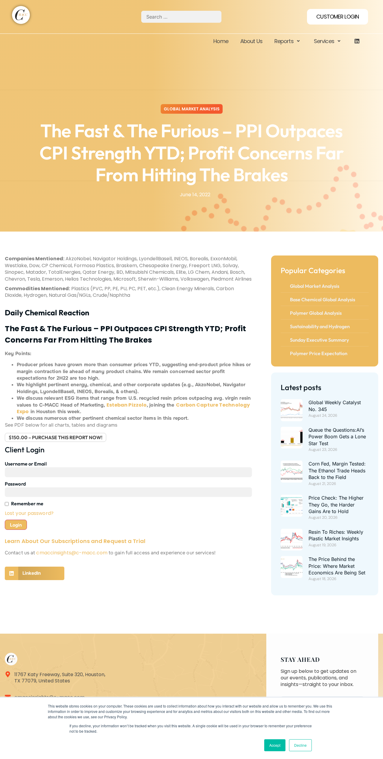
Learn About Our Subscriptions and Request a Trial (75, 541)
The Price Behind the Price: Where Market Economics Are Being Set (336, 566)
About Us (251, 41)
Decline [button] (300, 745)
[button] (34, 573)
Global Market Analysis (192, 109)
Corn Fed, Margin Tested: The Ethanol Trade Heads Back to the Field (337, 470)
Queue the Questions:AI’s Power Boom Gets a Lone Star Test (337, 436)
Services (324, 41)
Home (220, 41)
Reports (284, 41)
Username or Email (26, 464)
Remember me (27, 503)
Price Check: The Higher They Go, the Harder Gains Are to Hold (336, 504)
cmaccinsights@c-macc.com (71, 552)
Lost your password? (29, 513)
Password (15, 484)
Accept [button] (274, 745)
